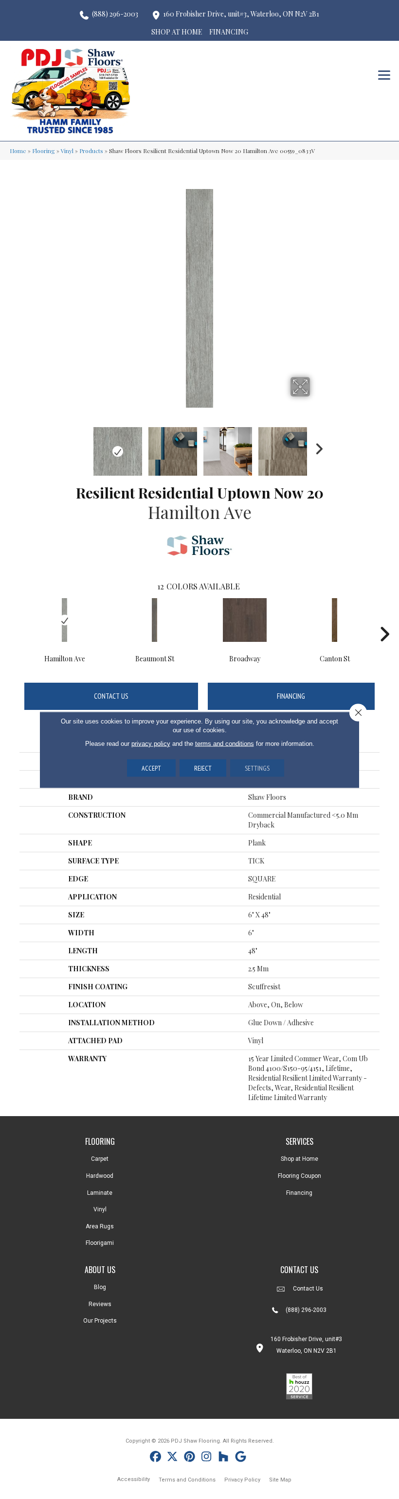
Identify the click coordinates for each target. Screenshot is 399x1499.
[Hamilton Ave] (64, 620)
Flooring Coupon (299, 1175)
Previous (83, 446)
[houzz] (224, 1458)
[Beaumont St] (154, 620)
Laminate (99, 1192)
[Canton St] (335, 620)
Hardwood (99, 1175)
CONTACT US (299, 1269)
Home (18, 151)
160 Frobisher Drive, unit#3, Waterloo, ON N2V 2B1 (241, 13)
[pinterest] (189, 1458)
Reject (203, 767)
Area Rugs (100, 1226)
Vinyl (67, 151)
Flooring (43, 151)
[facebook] (155, 1458)
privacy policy (150, 743)
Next (316, 446)
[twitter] (172, 1458)
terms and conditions (224, 743)
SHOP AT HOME (176, 31)
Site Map (280, 1480)
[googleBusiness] (241, 1458)
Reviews (100, 1304)
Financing (291, 696)
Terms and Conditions (187, 1480)
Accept (151, 767)
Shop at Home (299, 1158)
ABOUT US (100, 1269)
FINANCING (228, 31)
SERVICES (299, 1141)
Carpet (100, 1158)
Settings (257, 767)
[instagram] (207, 1458)
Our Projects (100, 1320)
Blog (100, 1287)
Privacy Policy (242, 1480)
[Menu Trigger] (384, 74)
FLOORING (100, 1141)
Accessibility (133, 1479)
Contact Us (111, 696)
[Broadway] (245, 620)
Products (91, 151)
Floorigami (100, 1243)
